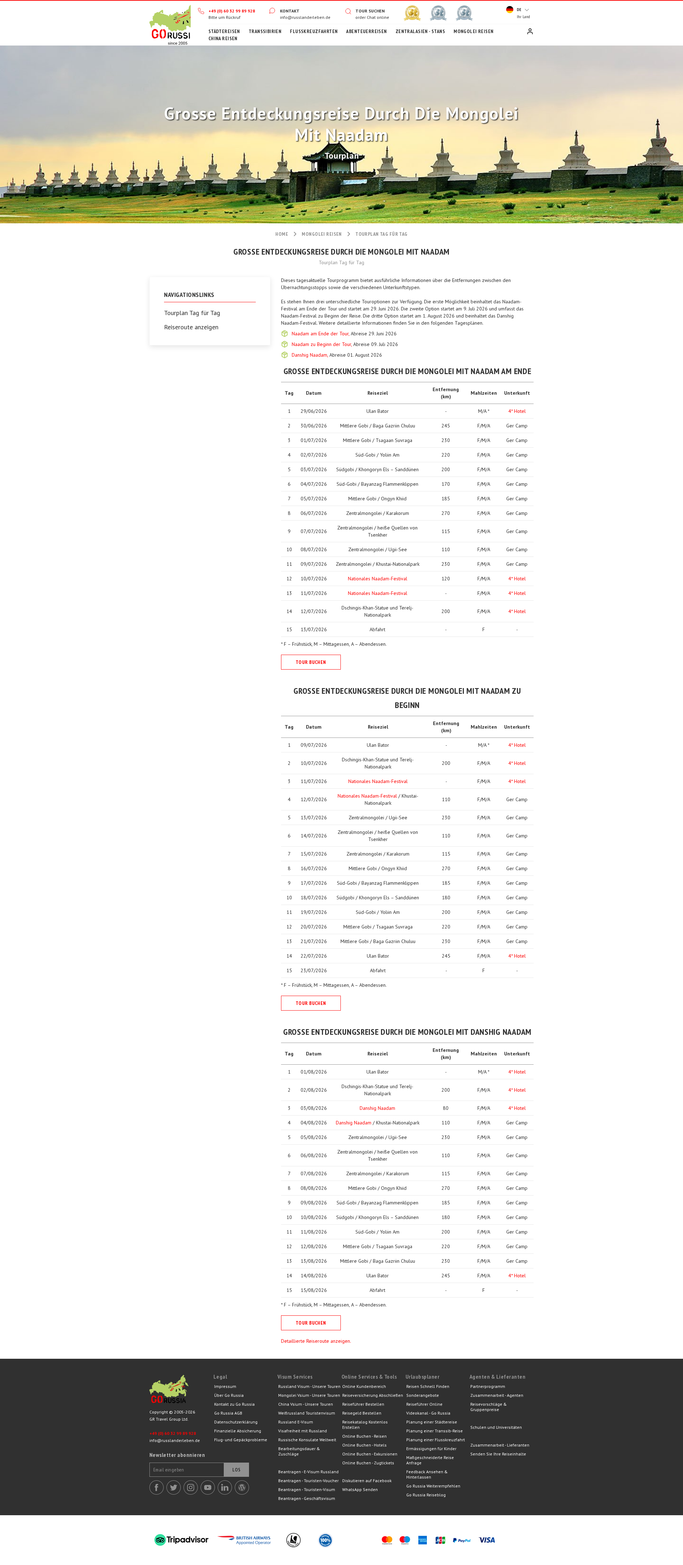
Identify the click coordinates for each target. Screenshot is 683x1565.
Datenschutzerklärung (236, 1422)
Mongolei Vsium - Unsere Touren (309, 1395)
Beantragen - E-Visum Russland (308, 1471)
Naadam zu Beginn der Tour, (322, 344)
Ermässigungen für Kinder (431, 1448)
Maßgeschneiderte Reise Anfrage (430, 1460)
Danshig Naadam (377, 1108)
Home (170, 23)
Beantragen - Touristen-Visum (306, 1489)
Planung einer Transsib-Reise (434, 1430)
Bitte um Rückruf (224, 17)
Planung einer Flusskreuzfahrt (435, 1439)
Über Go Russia (229, 1395)
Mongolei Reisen (473, 31)
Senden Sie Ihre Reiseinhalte (498, 1454)
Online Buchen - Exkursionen (369, 1454)
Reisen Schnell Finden (427, 1386)
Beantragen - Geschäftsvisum (306, 1498)
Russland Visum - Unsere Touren (309, 1386)
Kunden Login (530, 31)
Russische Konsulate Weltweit (307, 1439)
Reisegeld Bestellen (361, 1413)
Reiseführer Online (424, 1404)
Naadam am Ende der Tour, (321, 333)
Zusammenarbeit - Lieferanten (499, 1445)
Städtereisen (224, 31)
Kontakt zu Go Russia (234, 1404)
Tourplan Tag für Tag (192, 312)
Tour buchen (311, 662)
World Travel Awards (438, 13)
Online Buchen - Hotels (364, 1445)
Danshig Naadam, (310, 355)
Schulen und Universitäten (496, 1427)
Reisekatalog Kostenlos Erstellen (365, 1424)
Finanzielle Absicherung (237, 1430)
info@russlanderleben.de (305, 17)
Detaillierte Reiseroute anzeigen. (316, 1341)
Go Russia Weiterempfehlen (433, 1486)
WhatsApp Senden (360, 1489)
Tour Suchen (370, 11)
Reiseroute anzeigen (191, 327)
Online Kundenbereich (364, 1386)
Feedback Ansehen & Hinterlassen (427, 1474)
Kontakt (290, 11)
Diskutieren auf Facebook (367, 1480)
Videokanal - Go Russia (428, 1413)
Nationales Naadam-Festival (377, 578)
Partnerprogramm (487, 1386)
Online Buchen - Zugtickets (368, 1462)
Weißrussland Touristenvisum (306, 1413)
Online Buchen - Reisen (364, 1436)
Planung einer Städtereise (431, 1422)
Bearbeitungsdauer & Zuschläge (299, 1451)
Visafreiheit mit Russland (302, 1430)
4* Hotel (517, 411)
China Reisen (223, 38)
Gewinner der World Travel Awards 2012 (412, 13)
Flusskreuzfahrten (314, 31)
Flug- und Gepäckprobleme (240, 1439)
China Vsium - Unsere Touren (305, 1404)
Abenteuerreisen (366, 31)
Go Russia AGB (228, 1413)
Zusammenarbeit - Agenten (496, 1395)
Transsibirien (265, 31)
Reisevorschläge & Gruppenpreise (488, 1406)
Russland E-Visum (295, 1422)
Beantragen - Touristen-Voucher (308, 1480)
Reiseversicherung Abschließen (372, 1395)
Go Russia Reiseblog (426, 1494)
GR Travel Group (181, 1391)
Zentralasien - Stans (420, 31)
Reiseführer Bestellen (363, 1404)
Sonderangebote (422, 1395)
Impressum (225, 1386)
